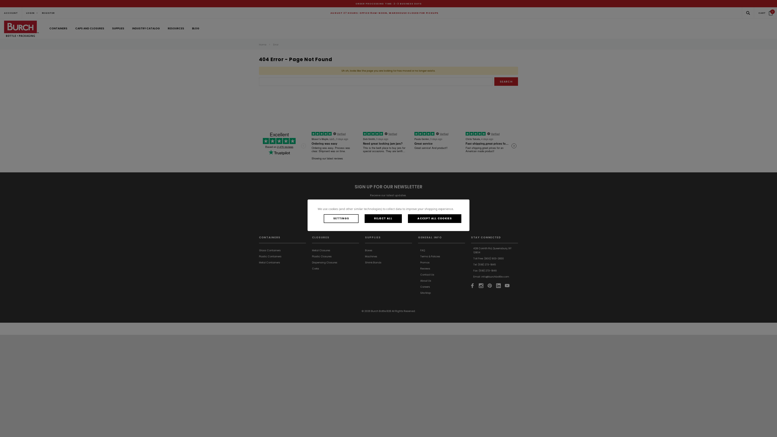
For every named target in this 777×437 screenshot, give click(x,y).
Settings (341, 218)
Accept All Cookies (434, 218)
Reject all (383, 218)
